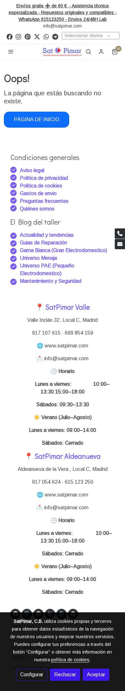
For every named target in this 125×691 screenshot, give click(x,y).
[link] (62, 51)
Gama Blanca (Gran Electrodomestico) (63, 250)
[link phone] (120, 233)
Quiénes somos (37, 208)
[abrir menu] (11, 51)
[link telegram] (55, 36)
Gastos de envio (38, 193)
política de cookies (70, 659)
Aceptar (96, 674)
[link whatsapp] (46, 36)
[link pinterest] (28, 36)
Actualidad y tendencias (47, 235)
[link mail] (120, 244)
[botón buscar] (88, 51)
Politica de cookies (41, 185)
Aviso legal (32, 170)
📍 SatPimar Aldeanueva (62, 456)
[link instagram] (18, 36)
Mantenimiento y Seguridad (50, 281)
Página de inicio (36, 119)
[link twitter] (37, 36)
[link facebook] (9, 36)
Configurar (31, 674)
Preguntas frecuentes (44, 201)
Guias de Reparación (44, 242)
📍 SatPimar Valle (62, 307)
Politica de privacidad (44, 178)
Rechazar (65, 674)
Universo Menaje (38, 258)
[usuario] (101, 51)
